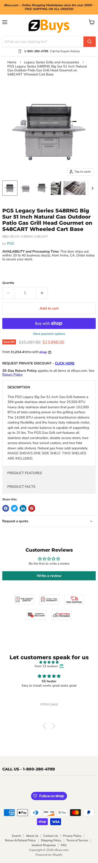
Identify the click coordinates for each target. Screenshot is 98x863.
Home (11, 62)
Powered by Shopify (49, 855)
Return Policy (12, 374)
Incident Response (44, 845)
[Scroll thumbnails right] (91, 188)
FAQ (64, 845)
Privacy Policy (72, 836)
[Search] (89, 41)
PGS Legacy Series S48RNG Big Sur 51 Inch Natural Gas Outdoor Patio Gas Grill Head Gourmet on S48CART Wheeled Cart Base (47, 70)
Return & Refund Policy (20, 840)
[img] (49, 662)
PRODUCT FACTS (21, 486)
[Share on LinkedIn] (23, 508)
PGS (10, 243)
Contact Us (50, 836)
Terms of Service (77, 840)
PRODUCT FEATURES (24, 473)
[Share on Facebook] (5, 508)
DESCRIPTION (19, 387)
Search (16, 836)
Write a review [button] (49, 575)
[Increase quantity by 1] (42, 293)
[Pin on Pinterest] (31, 508)
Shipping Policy (51, 840)
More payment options (49, 334)
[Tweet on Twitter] (14, 508)
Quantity (8, 283)
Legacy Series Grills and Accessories (51, 62)
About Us (32, 836)
